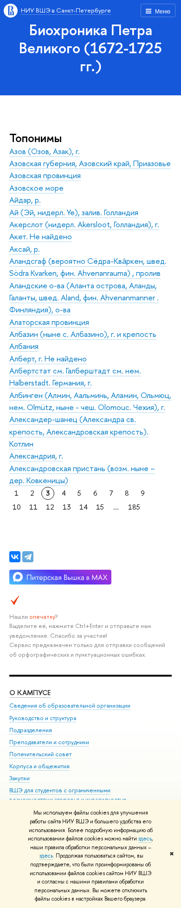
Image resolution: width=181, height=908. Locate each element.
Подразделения (30, 730)
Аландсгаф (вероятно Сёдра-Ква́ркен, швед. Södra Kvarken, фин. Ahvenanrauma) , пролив (88, 266)
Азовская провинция (45, 175)
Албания (24, 346)
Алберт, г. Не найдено (48, 358)
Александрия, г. (36, 455)
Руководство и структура (42, 718)
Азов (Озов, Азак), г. (44, 151)
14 (83, 507)
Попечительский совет (40, 754)
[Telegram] (27, 556)
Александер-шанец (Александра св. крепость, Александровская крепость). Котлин (79, 431)
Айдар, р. (25, 199)
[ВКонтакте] (14, 556)
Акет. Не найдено (40, 236)
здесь (145, 838)
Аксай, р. (24, 248)
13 (67, 507)
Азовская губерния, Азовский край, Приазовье (90, 163)
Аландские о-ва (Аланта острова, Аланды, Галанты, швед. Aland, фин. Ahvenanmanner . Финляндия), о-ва (84, 297)
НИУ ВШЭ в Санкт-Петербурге (66, 10)
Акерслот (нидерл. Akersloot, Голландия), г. (84, 224)
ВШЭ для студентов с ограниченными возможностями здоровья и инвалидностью (68, 794)
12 (50, 507)
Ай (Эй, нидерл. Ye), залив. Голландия (73, 212)
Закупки (19, 778)
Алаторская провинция (49, 322)
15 (100, 507)
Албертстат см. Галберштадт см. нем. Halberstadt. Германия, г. (75, 376)
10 (17, 507)
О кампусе (30, 692)
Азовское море (36, 187)
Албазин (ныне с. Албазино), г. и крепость (82, 334)
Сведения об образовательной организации (69, 705)
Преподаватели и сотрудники (49, 742)
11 (33, 507)
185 (134, 507)
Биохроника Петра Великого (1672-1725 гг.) (90, 47)
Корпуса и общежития (39, 766)
